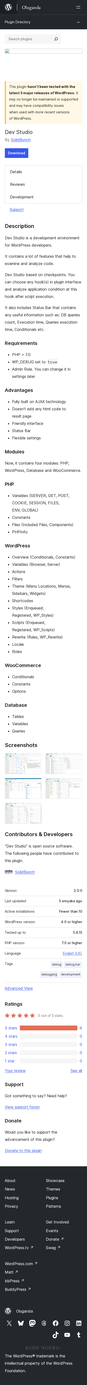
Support (17, 209)
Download (16, 153)
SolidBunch (21, 139)
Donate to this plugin (23, 1150)
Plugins (52, 1197)
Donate (55, 1239)
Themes (53, 1189)
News (10, 1189)
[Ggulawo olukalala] (79, 7)
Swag (53, 1247)
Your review (15, 1070)
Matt (11, 1272)
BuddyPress (18, 1289)
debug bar (72, 964)
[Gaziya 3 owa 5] (35, 784)
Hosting (12, 1197)
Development (22, 197)
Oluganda (24, 1311)
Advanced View (19, 988)
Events (52, 1230)
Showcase (55, 1180)
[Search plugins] (56, 39)
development (70, 974)
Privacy (11, 1206)
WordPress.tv (19, 1247)
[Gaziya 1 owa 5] (35, 759)
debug (56, 964)
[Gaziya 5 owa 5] (35, 809)
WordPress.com (21, 1263)
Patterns (53, 1206)
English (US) (72, 953)
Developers (15, 1239)
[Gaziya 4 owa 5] (75, 784)
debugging (49, 974)
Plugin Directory (17, 22)
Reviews (17, 184)
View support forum (22, 1107)
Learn (10, 1222)
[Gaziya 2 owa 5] (75, 759)
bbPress (14, 1280)
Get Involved (57, 1222)
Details (16, 171)
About (10, 1180)
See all (76, 1070)
